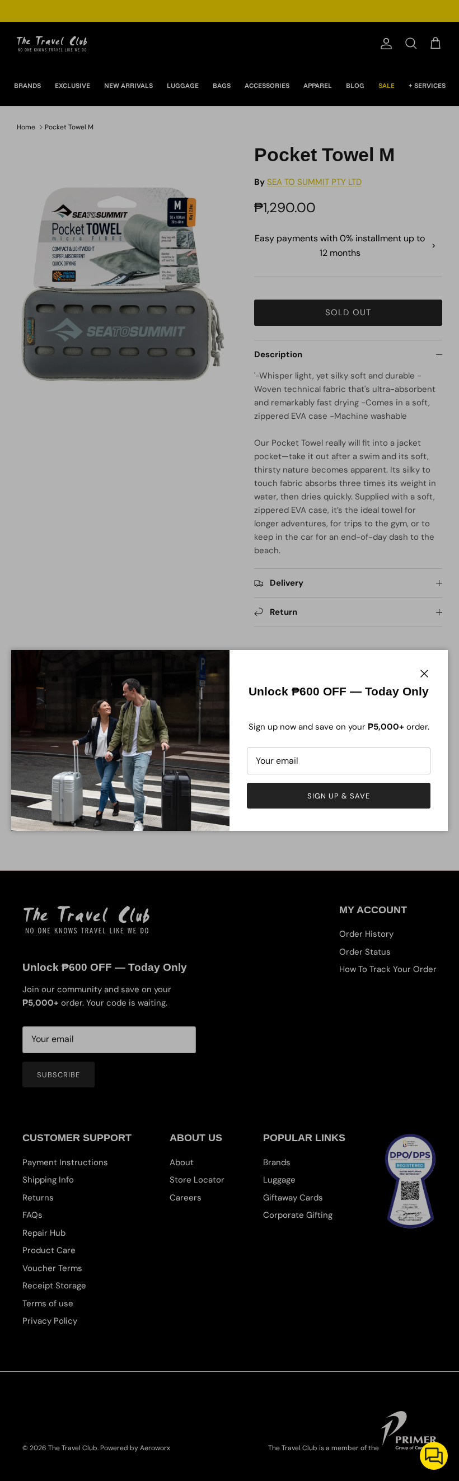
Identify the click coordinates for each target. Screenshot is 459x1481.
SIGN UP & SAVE (339, 796)
